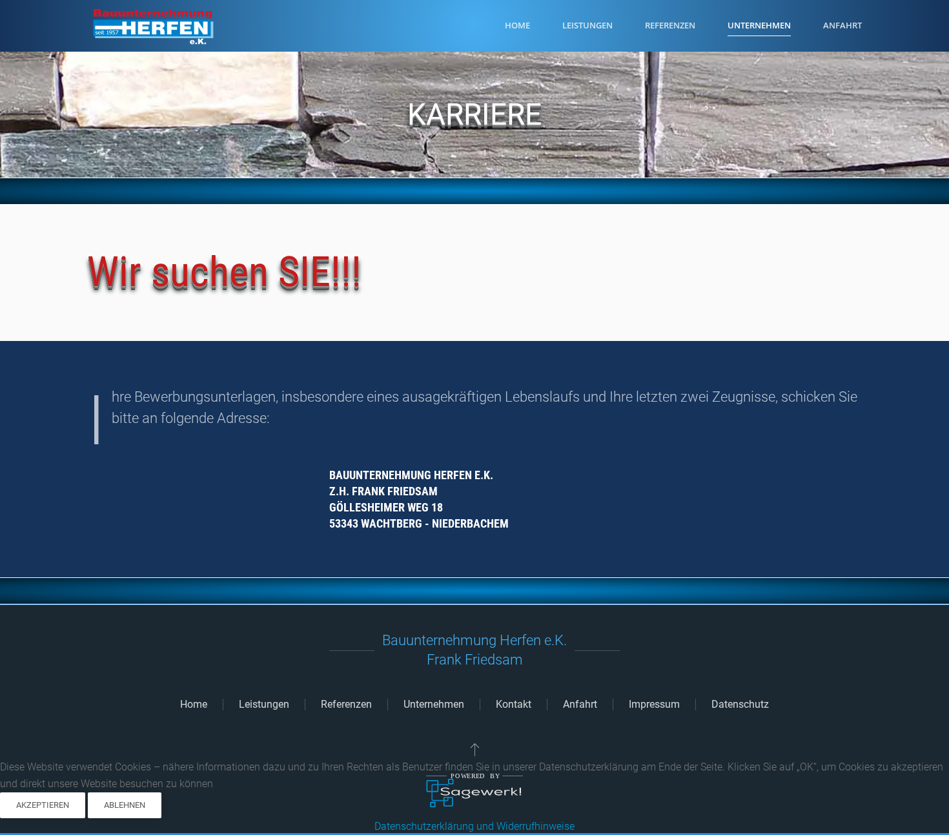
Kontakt (513, 704)
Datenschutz (740, 704)
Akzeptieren (42, 805)
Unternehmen (433, 704)
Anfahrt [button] (842, 25)
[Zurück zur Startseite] (151, 26)
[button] (475, 749)
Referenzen (670, 25)
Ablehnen (124, 805)
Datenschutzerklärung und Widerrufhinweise (474, 826)
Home (517, 25)
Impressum (654, 704)
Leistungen (587, 25)
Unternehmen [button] (759, 25)
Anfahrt (580, 704)
